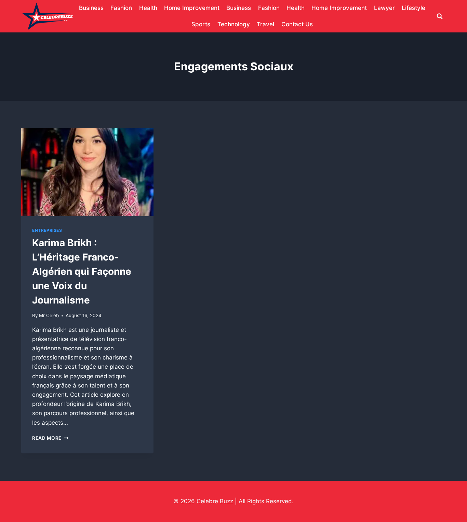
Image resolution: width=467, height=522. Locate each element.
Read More (50, 438)
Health (148, 7)
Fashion (121, 7)
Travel (265, 24)
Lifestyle (413, 7)
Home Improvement (191, 7)
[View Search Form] (439, 16)
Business (91, 7)
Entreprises (47, 230)
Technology (233, 24)
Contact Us (297, 24)
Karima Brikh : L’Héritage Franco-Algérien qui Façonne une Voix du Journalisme (81, 271)
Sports (200, 24)
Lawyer (384, 7)
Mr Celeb (49, 315)
